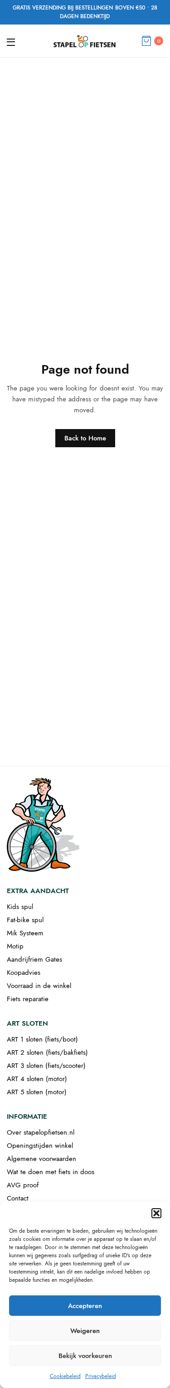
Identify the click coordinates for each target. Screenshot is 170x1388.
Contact (18, 1198)
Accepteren (85, 1306)
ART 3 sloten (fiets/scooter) (46, 1066)
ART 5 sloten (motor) (37, 1092)
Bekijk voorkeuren (85, 1356)
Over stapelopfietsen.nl (40, 1132)
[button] (156, 1213)
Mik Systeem (25, 933)
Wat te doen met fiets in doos (50, 1172)
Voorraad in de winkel (39, 986)
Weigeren (85, 1331)
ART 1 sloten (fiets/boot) (42, 1039)
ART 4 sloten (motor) (37, 1079)
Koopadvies (23, 973)
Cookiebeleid (65, 1376)
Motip (15, 946)
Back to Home (85, 438)
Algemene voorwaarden (41, 1159)
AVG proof (23, 1185)
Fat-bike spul (25, 920)
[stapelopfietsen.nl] (84, 41)
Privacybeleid (100, 1376)
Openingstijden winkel (40, 1146)
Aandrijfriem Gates (34, 959)
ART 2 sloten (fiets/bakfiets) (47, 1052)
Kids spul (20, 907)
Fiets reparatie (28, 999)
